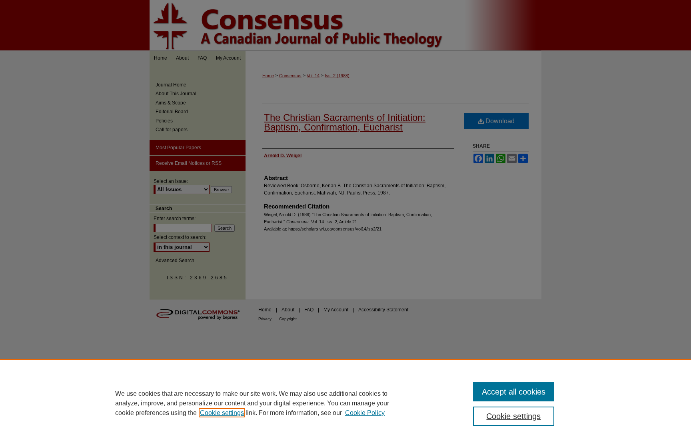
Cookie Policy (365, 412)
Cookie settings (222, 412)
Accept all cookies (513, 391)
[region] (345, 403)
